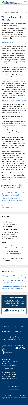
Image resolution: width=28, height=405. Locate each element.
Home (2, 12)
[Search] (20, 185)
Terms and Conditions (14, 386)
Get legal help (5, 198)
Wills (8, 203)
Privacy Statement (14, 389)
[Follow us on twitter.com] (5, 400)
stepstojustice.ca (7, 207)
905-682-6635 (13, 224)
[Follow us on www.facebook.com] (2, 400)
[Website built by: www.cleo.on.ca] (20, 348)
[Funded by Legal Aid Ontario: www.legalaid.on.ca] (7, 353)
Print (25, 12)
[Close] (2, 205)
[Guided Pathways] (14, 304)
